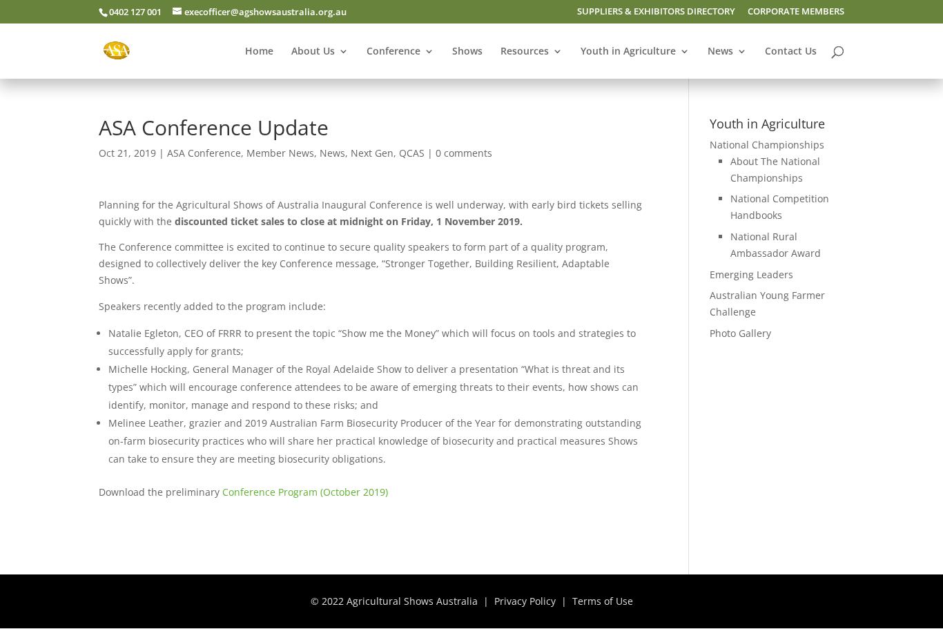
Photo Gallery (740, 333)
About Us (313, 51)
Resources (524, 51)
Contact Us (791, 51)
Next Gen (372, 152)
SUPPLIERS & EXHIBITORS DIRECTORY (656, 12)
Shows (467, 51)
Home (259, 51)
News (720, 51)
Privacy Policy (525, 601)
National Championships (767, 144)
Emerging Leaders (751, 274)
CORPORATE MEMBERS (796, 12)
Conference (393, 51)
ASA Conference (204, 152)
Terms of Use (602, 601)
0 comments (464, 152)
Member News (280, 152)
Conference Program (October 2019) (305, 492)
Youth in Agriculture (628, 51)
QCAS (412, 152)
